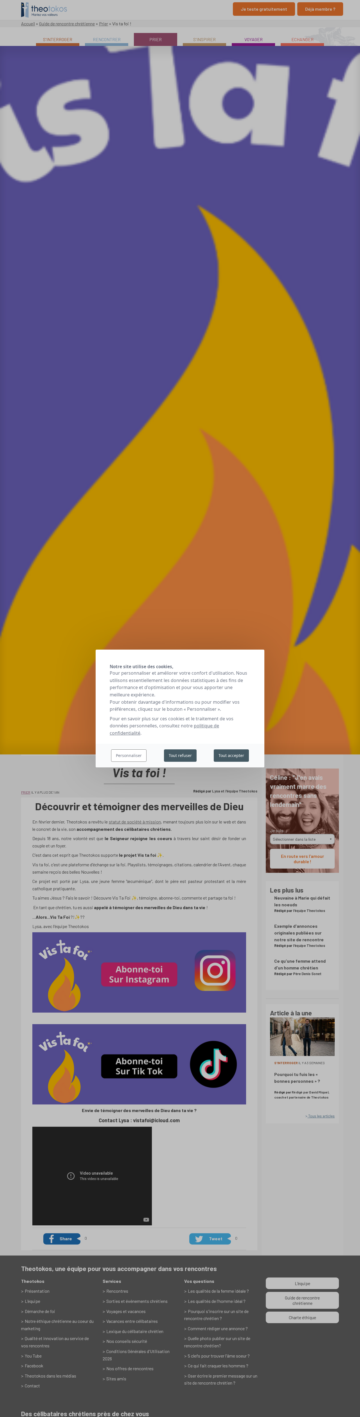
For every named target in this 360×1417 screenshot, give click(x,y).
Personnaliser (129, 755)
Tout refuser (180, 755)
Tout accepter (231, 755)
